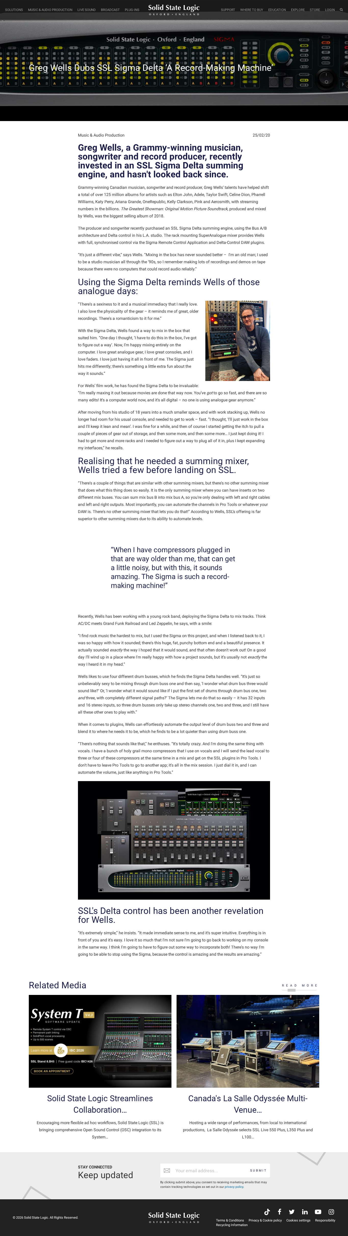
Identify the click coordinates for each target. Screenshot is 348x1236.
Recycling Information (232, 1225)
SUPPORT (228, 10)
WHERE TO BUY (251, 10)
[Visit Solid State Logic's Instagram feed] (331, 1212)
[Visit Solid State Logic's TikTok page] (267, 1212)
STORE (315, 10)
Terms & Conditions (230, 1220)
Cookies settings (298, 1220)
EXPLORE (298, 10)
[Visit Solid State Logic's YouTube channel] (318, 1212)
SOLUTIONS (14, 10)
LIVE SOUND (86, 10)
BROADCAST (110, 10)
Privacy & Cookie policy (265, 1220)
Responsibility (325, 1220)
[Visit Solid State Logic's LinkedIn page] (305, 1212)
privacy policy (234, 1187)
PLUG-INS (132, 10)
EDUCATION (277, 10)
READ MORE (300, 985)
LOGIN (330, 10)
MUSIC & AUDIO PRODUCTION (50, 10)
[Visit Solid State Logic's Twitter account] (292, 1212)
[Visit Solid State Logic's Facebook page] (279, 1212)
